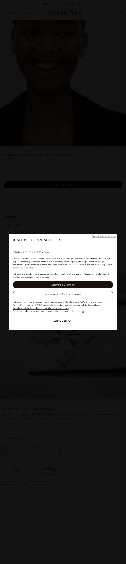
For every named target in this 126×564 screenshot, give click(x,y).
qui (83, 311)
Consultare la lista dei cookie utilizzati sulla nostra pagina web (41, 308)
